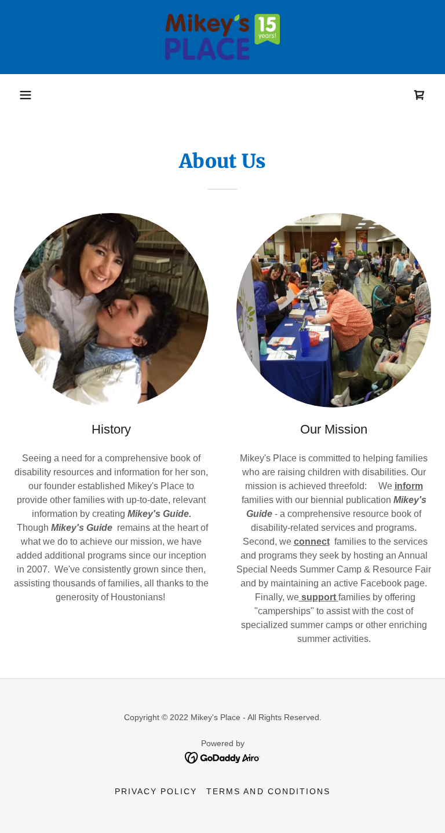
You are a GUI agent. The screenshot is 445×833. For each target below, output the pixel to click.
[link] (222, 37)
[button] (25, 95)
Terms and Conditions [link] (268, 791)
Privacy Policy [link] (156, 791)
